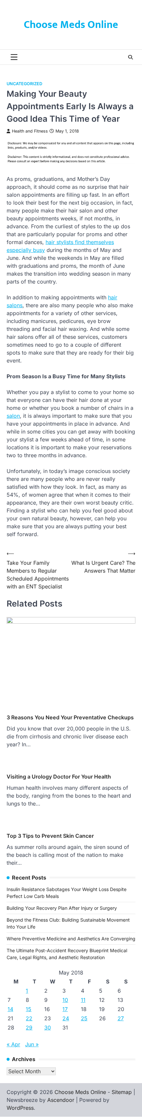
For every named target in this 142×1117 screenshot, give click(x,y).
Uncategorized (24, 83)
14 (10, 1009)
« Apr (13, 1044)
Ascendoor (60, 1100)
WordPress (20, 1108)
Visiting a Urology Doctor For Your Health (59, 776)
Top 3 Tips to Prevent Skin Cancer (50, 835)
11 (83, 1000)
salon (13, 415)
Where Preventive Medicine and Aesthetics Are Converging (71, 938)
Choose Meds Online (71, 25)
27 (121, 1018)
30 (47, 1027)
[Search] (130, 57)
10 (65, 1000)
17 (65, 1009)
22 (29, 1018)
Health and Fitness (30, 131)
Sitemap (122, 1092)
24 (65, 1018)
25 (84, 1018)
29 (29, 1027)
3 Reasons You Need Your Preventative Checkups (70, 717)
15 (28, 1009)
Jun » (32, 1044)
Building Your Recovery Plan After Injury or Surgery (62, 908)
